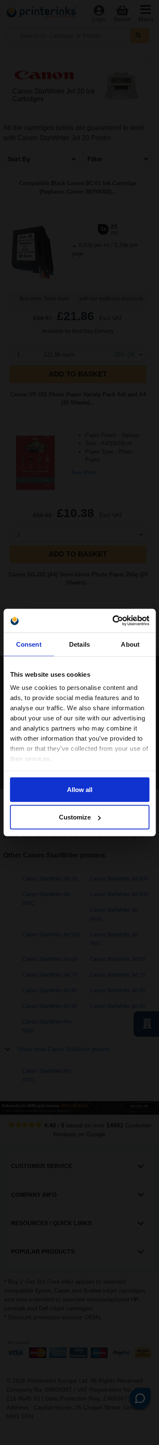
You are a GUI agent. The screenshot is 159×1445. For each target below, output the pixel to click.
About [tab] (130, 644)
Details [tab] (79, 644)
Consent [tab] (29, 644)
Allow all (79, 789)
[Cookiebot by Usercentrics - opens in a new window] (113, 620)
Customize (75, 817)
